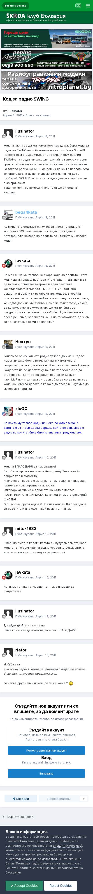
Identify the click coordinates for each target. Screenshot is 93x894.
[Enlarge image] (71, 683)
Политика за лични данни (38, 841)
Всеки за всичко (38, 115)
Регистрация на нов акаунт (46, 750)
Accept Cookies (26, 885)
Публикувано (35, 136)
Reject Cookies (60, 885)
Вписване (46, 773)
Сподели (22, 798)
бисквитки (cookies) (67, 845)
